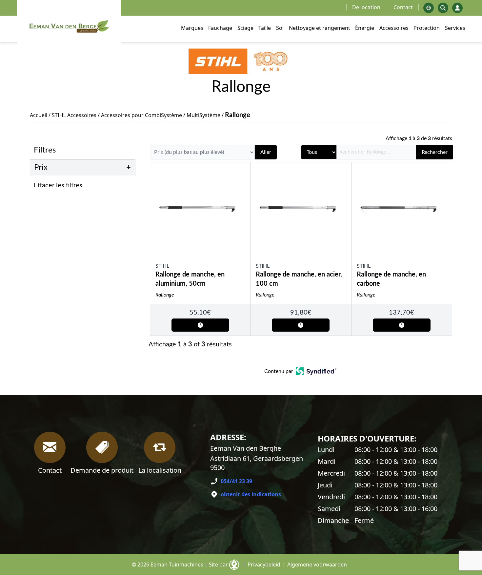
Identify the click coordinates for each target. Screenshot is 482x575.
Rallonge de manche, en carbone (391, 279)
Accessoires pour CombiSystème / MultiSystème (160, 115)
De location (366, 7)
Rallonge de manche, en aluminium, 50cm (190, 279)
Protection (426, 27)
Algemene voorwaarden (317, 564)
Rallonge (164, 295)
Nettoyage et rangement (319, 27)
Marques (192, 27)
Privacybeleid (264, 564)
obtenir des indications (251, 494)
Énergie (364, 27)
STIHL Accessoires (74, 115)
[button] (84, 185)
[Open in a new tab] (316, 371)
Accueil (38, 115)
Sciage (245, 27)
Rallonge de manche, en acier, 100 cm (299, 279)
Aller (265, 152)
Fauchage (220, 27)
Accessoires (394, 27)
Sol (280, 27)
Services (455, 27)
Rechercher (435, 152)
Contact (403, 7)
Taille (264, 27)
